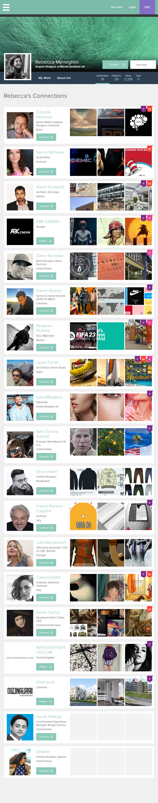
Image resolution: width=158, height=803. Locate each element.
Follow (43, 241)
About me (64, 78)
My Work (44, 78)
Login (132, 7)
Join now (116, 7)
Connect (114, 64)
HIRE (147, 7)
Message (142, 64)
